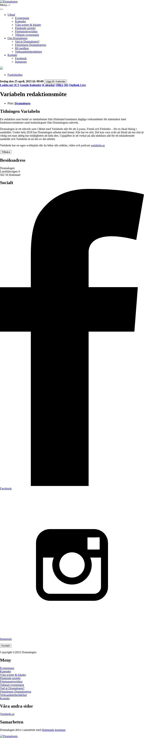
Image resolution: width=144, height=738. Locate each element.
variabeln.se (98, 145)
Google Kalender (30, 85)
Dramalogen (22, 103)
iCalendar (48, 85)
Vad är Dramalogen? (27, 41)
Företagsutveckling (26, 31)
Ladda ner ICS (9, 85)
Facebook (21, 58)
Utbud (11, 14)
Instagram (21, 61)
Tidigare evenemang (27, 34)
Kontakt (12, 55)
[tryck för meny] (1, 9)
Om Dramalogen (17, 38)
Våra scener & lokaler (28, 24)
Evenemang (22, 18)
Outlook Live (77, 85)
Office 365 (62, 85)
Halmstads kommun (53, 729)
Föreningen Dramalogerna (30, 44)
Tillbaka (6, 152)
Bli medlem (22, 48)
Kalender (20, 21)
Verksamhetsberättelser (28, 51)
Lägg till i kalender (55, 81)
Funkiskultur (15, 74)
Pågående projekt (25, 28)
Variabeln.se (7, 714)
